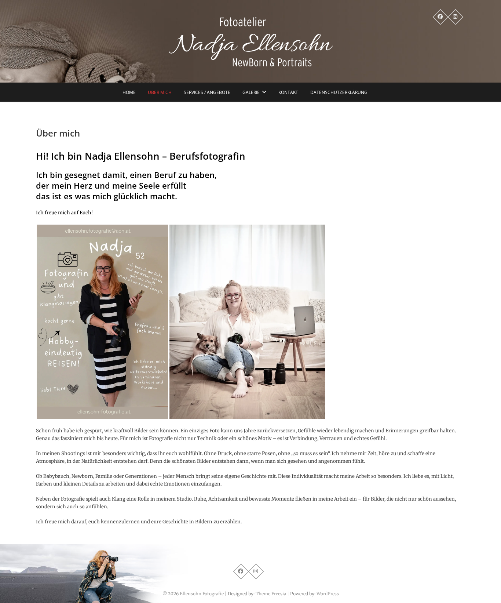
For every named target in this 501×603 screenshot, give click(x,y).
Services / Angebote (207, 92)
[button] (102, 321)
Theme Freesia (271, 593)
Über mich (160, 92)
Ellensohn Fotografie (202, 593)
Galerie (251, 92)
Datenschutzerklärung (338, 92)
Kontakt (288, 92)
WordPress (328, 593)
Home (129, 92)
